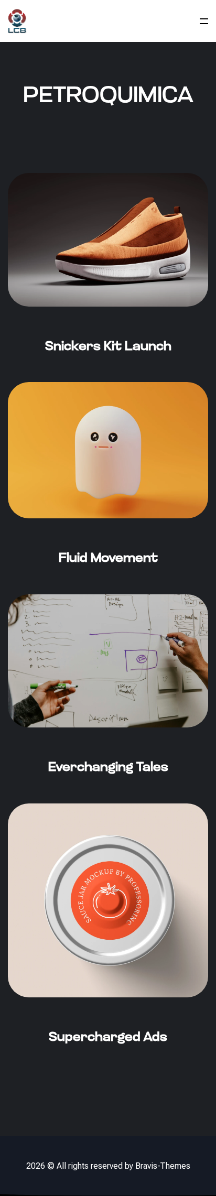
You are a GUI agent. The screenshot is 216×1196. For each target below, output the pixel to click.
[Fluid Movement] (108, 488)
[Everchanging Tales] (108, 699)
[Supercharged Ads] (108, 938)
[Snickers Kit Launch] (108, 278)
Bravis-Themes (162, 1166)
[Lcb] (17, 21)
